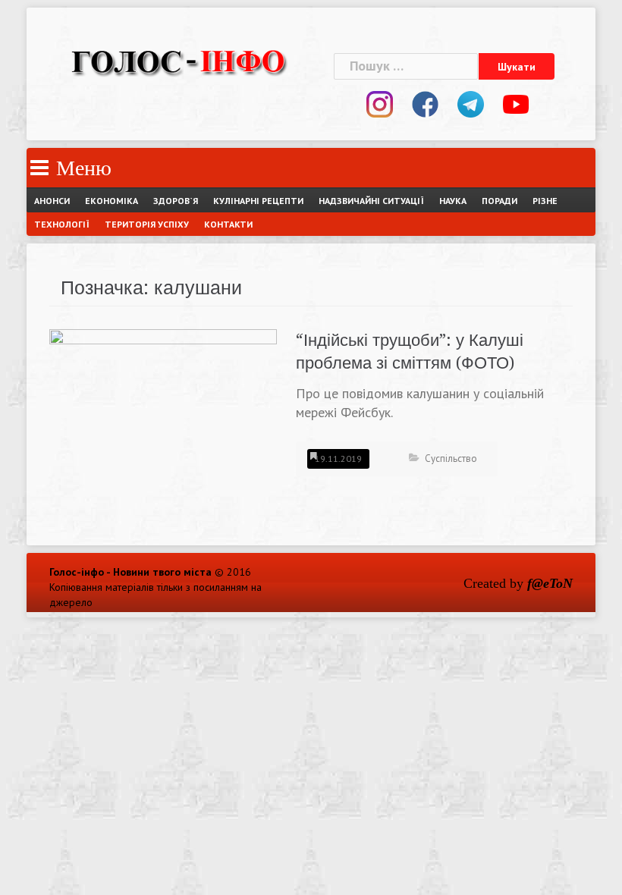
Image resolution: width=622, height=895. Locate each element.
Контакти (228, 224)
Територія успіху (147, 224)
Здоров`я (175, 200)
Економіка (111, 200)
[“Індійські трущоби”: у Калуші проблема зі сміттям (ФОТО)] (163, 413)
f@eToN (550, 583)
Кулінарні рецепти (258, 200)
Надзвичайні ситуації (371, 200)
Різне (545, 200)
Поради (499, 200)
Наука (452, 200)
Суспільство (451, 458)
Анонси (52, 200)
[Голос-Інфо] (178, 59)
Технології (62, 224)
